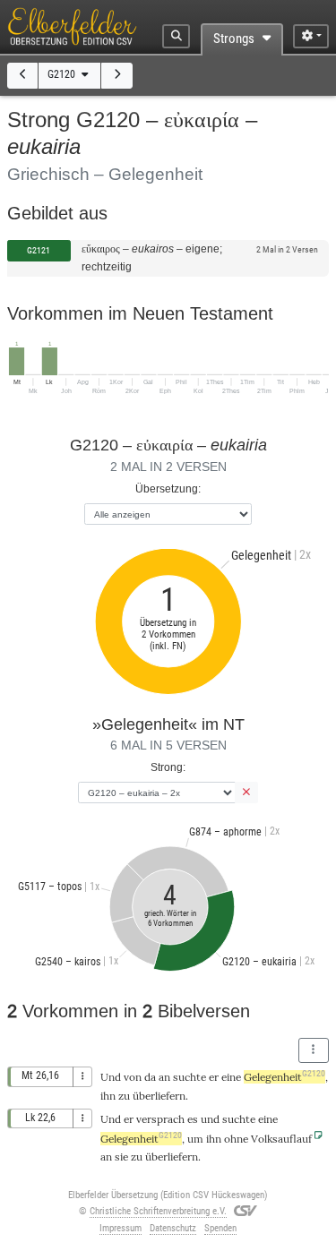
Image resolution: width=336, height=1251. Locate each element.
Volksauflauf (281, 1138)
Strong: (168, 767)
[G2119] (23, 76)
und (210, 1119)
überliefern (159, 1095)
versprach (160, 1119)
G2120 (62, 74)
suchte (189, 1077)
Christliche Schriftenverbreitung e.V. (158, 1211)
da (150, 1077)
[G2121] (117, 76)
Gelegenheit (284, 1077)
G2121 (38, 250)
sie (121, 1156)
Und (110, 1077)
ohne (236, 1138)
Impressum (120, 1228)
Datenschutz (173, 1228)
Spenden (220, 1228)
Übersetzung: (168, 488)
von (133, 1077)
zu (136, 1156)
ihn (108, 1095)
